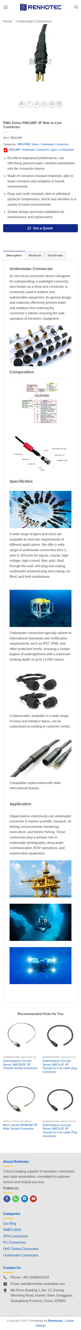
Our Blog (9, 1223)
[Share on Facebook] (29, 104)
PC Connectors (14, 1242)
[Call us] (15, 1198)
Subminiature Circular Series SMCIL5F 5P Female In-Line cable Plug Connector (60, 1130)
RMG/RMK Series (28, 144)
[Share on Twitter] (36, 104)
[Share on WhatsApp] (21, 104)
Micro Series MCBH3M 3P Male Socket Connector (20, 1126)
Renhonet (55, 1320)
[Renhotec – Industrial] (40, 7)
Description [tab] (14, 255)
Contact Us (12, 1268)
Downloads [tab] (55, 255)
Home (7, 21)
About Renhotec (16, 1161)
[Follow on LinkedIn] (24, 1198)
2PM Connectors (15, 1236)
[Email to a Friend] (44, 104)
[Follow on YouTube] (33, 1198)
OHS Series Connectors (21, 1249)
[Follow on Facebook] (7, 1198)
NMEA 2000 (12, 1230)
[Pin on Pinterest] (51, 104)
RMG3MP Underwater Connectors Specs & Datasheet (41, 149)
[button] (5, 7)
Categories (11, 1214)
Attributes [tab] (35, 255)
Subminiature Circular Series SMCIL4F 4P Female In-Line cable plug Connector (60, 1066)
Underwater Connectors (34, 21)
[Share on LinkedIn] (59, 104)
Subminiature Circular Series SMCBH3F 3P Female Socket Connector (20, 1064)
